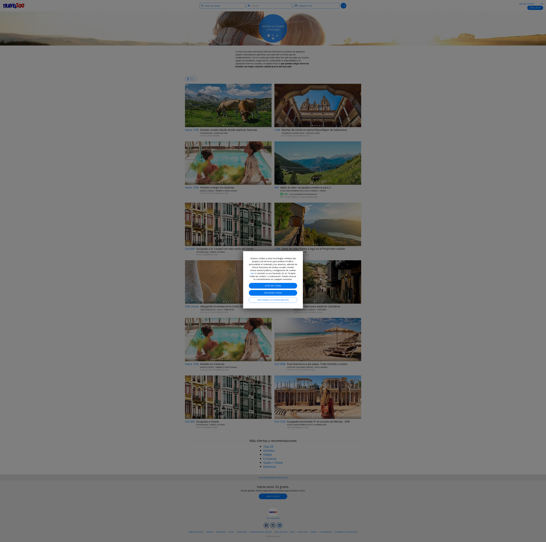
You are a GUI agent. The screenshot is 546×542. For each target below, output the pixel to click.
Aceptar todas (273, 285)
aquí (252, 273)
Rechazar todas (273, 292)
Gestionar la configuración (273, 300)
